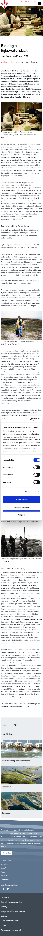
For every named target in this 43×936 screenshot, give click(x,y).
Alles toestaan (21, 499)
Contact (4, 925)
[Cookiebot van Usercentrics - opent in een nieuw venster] (30, 419)
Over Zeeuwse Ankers (10, 921)
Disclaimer (5, 898)
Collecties (4, 880)
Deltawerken (6, 786)
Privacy (4, 907)
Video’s (3, 868)
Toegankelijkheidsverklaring (13, 911)
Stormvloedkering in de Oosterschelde (16, 760)
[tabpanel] (21, 18)
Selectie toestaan (21, 507)
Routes (3, 872)
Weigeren (21, 515)
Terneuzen (6, 813)
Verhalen (4, 864)
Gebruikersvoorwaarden (11, 902)
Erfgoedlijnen (6, 860)
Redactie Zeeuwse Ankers (24, 61)
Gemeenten (7, 853)
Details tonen (30, 492)
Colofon (4, 916)
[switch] (36, 467)
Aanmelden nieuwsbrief (11, 930)
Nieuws (4, 876)
